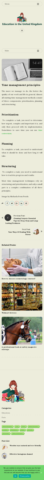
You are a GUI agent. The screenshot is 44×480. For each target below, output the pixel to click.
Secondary (6, 433)
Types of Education (18, 433)
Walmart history (9, 313)
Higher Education (33, 426)
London (5, 430)
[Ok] (41, 472)
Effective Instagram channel (21, 454)
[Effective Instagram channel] (4, 456)
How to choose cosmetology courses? (18, 279)
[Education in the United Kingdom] (22, 20)
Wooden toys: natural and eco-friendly (25, 446)
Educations (6, 413)
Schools (30, 430)
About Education (7, 426)
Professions (14, 430)
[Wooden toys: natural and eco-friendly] (4, 447)
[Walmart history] (22, 297)
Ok (15, 476)
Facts (4, 417)
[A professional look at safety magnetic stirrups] (22, 331)
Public (22, 430)
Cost (17, 426)
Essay (23, 426)
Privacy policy (25, 476)
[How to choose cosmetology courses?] (22, 262)
